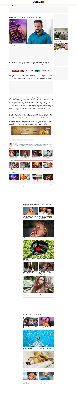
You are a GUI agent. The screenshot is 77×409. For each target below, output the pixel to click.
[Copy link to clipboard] (52, 45)
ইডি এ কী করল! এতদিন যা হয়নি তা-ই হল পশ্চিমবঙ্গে (25, 169)
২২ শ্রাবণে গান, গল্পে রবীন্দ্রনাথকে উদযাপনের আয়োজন (35, 170)
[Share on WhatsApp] (50, 45)
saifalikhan (26, 139)
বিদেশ (24, 5)
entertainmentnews (13, 139)
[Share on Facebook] (47, 45)
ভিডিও (55, 5)
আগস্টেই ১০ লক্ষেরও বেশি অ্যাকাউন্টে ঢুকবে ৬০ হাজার (14, 169)
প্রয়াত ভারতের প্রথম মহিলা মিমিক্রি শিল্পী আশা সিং (47, 157)
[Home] (38, 2)
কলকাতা (15, 5)
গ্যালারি (52, 5)
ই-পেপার (61, 5)
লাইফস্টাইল (33, 5)
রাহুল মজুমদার (12, 45)
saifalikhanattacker (20, 139)
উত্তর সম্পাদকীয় (47, 5)
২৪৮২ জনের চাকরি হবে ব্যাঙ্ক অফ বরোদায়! (36, 181)
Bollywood (30, 139)
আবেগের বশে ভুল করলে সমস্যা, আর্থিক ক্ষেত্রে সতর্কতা (14, 181)
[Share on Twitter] (49, 45)
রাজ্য (18, 5)
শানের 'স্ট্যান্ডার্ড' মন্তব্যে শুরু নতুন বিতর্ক (36, 157)
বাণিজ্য (37, 5)
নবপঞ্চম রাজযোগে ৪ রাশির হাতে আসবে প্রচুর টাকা (47, 181)
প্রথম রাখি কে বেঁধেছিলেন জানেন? (24, 181)
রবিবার (58, 5)
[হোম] (13, 5)
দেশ (21, 5)
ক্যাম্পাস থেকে (41, 5)
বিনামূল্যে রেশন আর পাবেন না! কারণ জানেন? (47, 169)
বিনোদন (27, 5)
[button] (64, 5)
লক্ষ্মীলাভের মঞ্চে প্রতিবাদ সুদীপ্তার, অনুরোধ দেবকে (13, 157)
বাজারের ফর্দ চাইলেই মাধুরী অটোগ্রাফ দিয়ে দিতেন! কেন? (25, 157)
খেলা (29, 5)
